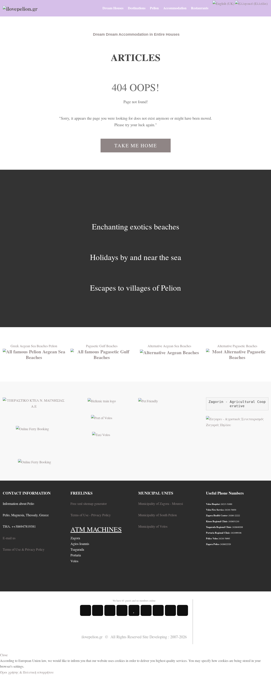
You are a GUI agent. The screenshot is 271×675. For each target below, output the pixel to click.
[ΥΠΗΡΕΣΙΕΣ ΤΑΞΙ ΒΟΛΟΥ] (101, 434)
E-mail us (9, 538)
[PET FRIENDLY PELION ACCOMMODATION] (148, 400)
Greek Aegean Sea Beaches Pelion (34, 346)
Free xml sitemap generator (89, 503)
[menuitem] (112, 8)
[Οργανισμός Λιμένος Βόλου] (101, 417)
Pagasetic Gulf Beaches (102, 346)
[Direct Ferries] (32, 428)
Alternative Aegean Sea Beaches (169, 346)
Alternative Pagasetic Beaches (237, 346)
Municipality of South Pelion (157, 515)
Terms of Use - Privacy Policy (91, 515)
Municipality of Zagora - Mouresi (160, 503)
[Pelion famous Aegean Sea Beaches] (34, 353)
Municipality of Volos (152, 526)
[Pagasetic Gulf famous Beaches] (102, 353)
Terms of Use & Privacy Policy (23, 549)
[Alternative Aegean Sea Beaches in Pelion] (169, 351)
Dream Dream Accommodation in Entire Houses (136, 34)
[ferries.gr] (34, 461)
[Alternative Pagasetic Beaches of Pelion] (237, 353)
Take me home (135, 145)
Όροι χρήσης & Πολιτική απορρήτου (27, 672)
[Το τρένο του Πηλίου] (102, 400)
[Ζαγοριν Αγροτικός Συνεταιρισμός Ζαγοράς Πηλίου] (237, 421)
